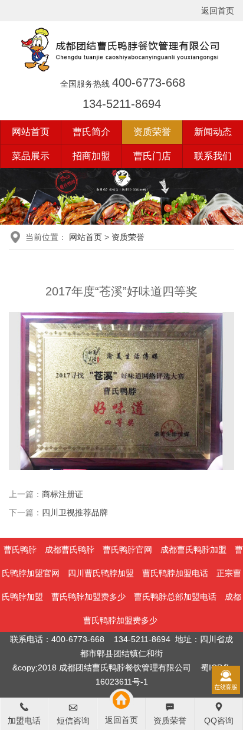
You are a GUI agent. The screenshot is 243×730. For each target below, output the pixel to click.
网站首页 (31, 132)
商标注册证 (62, 494)
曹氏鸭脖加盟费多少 (88, 596)
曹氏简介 (91, 132)
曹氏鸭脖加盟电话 (175, 573)
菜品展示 (31, 156)
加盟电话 (24, 720)
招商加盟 (91, 156)
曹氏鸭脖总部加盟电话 (175, 596)
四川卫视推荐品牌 (75, 512)
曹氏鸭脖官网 (127, 549)
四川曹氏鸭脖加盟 (101, 573)
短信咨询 (73, 720)
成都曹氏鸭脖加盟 (193, 549)
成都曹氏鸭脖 (69, 549)
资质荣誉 (152, 132)
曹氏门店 (152, 156)
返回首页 (217, 10)
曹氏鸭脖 (20, 549)
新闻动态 (213, 132)
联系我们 (213, 156)
